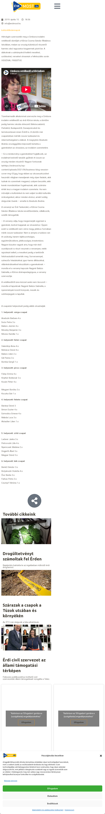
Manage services (10, 781)
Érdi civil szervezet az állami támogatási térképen (24, 665)
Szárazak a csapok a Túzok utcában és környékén (22, 610)
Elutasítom (52, 796)
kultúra (4, 30)
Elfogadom (52, 788)
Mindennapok (14, 30)
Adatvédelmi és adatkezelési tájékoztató (47, 810)
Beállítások (52, 803)
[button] (101, 755)
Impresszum (69, 810)
